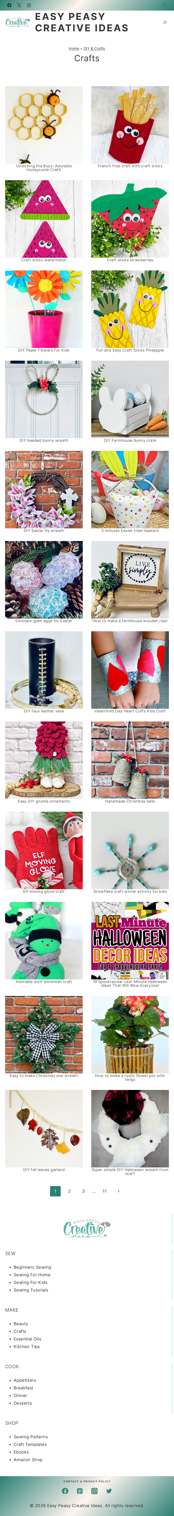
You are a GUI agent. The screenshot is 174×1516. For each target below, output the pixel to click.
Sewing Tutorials (31, 1290)
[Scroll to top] (163, 1435)
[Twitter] (109, 1491)
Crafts (20, 1331)
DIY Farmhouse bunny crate (130, 440)
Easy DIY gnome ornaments (44, 801)
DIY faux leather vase (44, 711)
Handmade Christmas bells (130, 801)
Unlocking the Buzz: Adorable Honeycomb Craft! (44, 168)
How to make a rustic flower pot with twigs (130, 1077)
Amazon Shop (28, 1459)
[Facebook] (9, 5)
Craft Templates (30, 1444)
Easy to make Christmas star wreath (44, 1075)
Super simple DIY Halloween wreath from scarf (130, 1171)
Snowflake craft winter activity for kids (130, 891)
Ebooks (21, 1452)
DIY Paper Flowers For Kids (43, 350)
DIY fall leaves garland (44, 1169)
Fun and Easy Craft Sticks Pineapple (130, 350)
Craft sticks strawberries (130, 260)
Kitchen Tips (27, 1346)
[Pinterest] (79, 1491)
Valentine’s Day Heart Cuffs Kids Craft (130, 711)
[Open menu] (165, 22)
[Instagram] (29, 5)
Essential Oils (27, 1339)
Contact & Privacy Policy (87, 1481)
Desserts (23, 1403)
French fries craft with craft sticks (130, 166)
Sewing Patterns (31, 1436)
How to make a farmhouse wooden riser (130, 621)
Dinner (20, 1395)
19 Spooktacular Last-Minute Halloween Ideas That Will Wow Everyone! (130, 983)
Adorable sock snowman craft (44, 981)
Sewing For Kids (30, 1282)
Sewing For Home (32, 1274)
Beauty (21, 1323)
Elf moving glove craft (44, 891)
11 (104, 1191)
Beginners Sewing (32, 1267)
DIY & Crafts (94, 48)
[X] (19, 5)
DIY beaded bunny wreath (44, 440)
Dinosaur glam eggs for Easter (43, 621)
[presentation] (44, 125)
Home (74, 48)
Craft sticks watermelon (43, 260)
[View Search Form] (165, 5)
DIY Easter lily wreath (44, 530)
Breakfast (23, 1387)
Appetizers (25, 1380)
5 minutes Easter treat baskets (130, 530)
